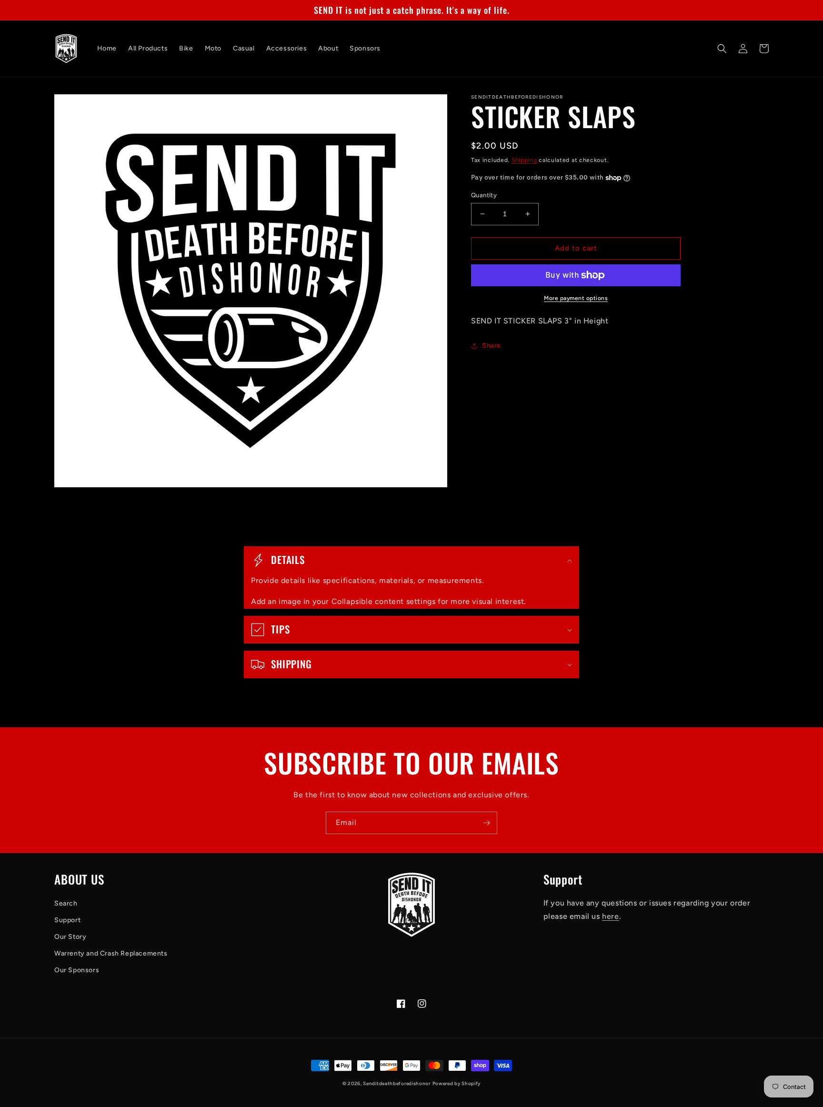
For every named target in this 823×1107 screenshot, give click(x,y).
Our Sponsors (76, 970)
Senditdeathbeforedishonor (397, 1083)
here (610, 916)
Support (67, 920)
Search (66, 903)
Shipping (524, 160)
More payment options (576, 298)
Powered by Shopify (456, 1083)
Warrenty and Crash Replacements (111, 953)
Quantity (484, 195)
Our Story (70, 937)
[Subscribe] (486, 823)
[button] (722, 48)
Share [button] (491, 346)
